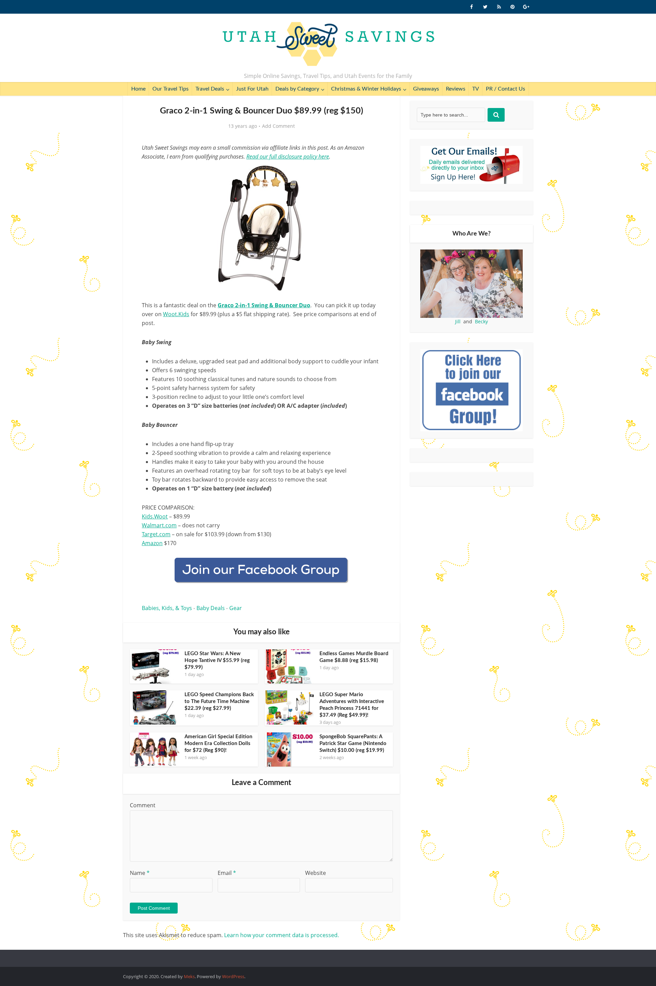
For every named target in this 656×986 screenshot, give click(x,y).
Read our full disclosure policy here (287, 156)
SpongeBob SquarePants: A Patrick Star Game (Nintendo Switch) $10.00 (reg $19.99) (352, 743)
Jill (458, 321)
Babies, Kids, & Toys (167, 608)
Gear (235, 608)
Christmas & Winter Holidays (366, 89)
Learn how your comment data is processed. (281, 935)
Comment (142, 805)
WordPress (233, 976)
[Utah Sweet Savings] (328, 44)
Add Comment (278, 126)
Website (315, 873)
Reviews (455, 89)
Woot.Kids (176, 314)
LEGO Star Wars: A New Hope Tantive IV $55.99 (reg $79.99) (217, 660)
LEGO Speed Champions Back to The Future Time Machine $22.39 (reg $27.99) (219, 701)
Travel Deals (209, 89)
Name (140, 873)
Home (138, 89)
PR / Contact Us (505, 89)
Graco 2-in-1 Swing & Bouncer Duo (264, 305)
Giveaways (426, 89)
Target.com (156, 534)
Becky (481, 321)
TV (475, 89)
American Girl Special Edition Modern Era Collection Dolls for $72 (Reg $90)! (218, 743)
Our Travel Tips (170, 89)
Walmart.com (159, 525)
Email (227, 873)
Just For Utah (252, 89)
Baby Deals (210, 608)
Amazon (152, 543)
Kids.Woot (155, 516)
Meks (189, 976)
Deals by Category (297, 89)
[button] (371, 173)
